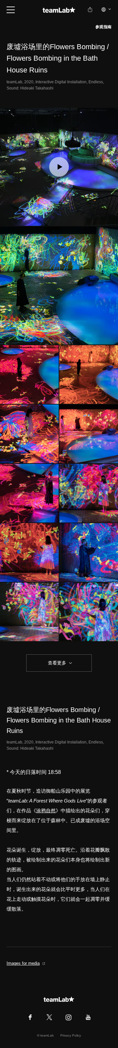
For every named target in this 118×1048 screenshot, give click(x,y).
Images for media (23, 963)
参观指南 (103, 27)
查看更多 (56, 662)
